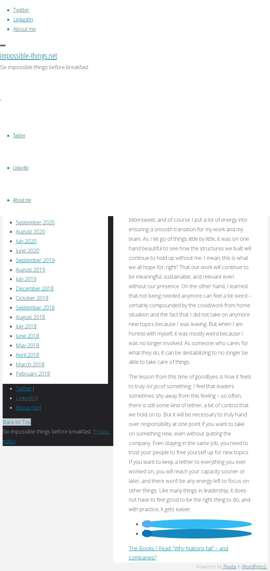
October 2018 (32, 298)
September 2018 (35, 307)
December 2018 (35, 288)
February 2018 (33, 373)
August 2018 (30, 317)
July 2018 (26, 326)
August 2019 (30, 269)
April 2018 (27, 355)
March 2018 (30, 364)
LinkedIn (26, 398)
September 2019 (35, 260)
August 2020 (30, 231)
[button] (147, 524)
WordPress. (254, 566)
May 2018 (27, 345)
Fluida (229, 566)
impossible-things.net (28, 55)
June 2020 (27, 250)
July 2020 (26, 241)
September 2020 (35, 222)
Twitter (24, 388)
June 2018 (27, 335)
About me (27, 407)
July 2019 (26, 279)
